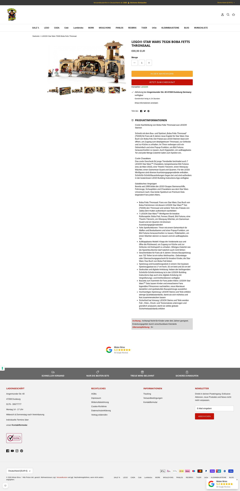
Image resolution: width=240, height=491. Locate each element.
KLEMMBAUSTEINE (170, 28)
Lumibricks (78, 28)
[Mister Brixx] (12, 14)
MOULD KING (105, 28)
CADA (56, 28)
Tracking (147, 394)
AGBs (93, 394)
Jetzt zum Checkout (162, 82)
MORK (91, 28)
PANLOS (119, 28)
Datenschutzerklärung (101, 410)
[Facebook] (7, 450)
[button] (237, 480)
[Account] (222, 14)
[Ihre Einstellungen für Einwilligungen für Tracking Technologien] (2, 368)
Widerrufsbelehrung (100, 402)
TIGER (144, 28)
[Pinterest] (21, 450)
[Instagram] (17, 450)
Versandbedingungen (152, 398)
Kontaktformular (150, 402)
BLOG (186, 28)
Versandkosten (62, 477)
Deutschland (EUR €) (225, 2)
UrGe (154, 28)
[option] (86, 62)
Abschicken (204, 416)
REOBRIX (132, 28)
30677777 (16, 404)
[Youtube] (12, 450)
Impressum (96, 398)
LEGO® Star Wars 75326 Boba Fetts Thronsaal (59, 36)
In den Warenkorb (162, 74)
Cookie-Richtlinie (99, 406)
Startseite (36, 36)
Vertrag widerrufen (99, 415)
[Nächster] (123, 62)
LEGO (46, 28)
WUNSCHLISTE (201, 28)
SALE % (35, 28)
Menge (135, 57)
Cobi (66, 28)
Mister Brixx (16, 477)
